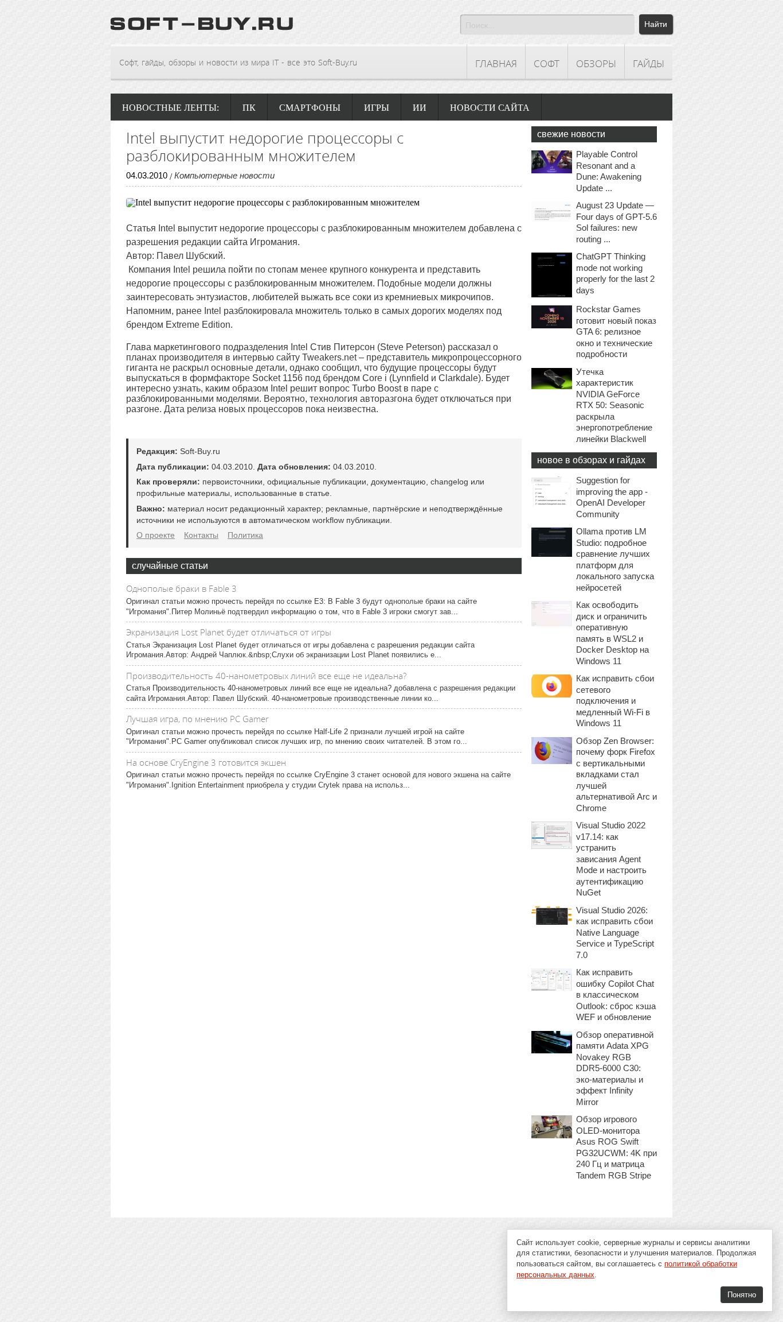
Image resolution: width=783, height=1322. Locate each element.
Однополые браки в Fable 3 (181, 588)
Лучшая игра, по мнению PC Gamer (197, 718)
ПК (249, 108)
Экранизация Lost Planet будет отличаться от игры (228, 632)
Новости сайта (490, 108)
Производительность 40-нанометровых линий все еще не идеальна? (266, 675)
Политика (245, 535)
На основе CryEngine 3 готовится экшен (206, 762)
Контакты (201, 535)
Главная (496, 63)
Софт (546, 63)
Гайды (648, 63)
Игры (376, 108)
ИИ (419, 108)
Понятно (741, 1294)
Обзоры (596, 63)
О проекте (155, 535)
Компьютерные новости (224, 175)
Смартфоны (309, 108)
